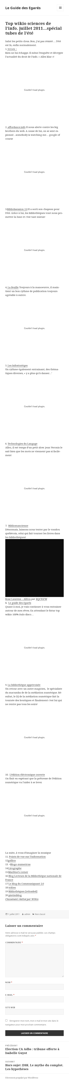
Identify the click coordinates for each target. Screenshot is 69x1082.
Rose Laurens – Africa (18, 599)
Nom (8, 982)
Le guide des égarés (19, 602)
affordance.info (16, 127)
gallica (12, 860)
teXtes (12, 887)
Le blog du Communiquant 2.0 (26, 883)
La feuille (13, 287)
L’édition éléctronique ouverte (27, 774)
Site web (10, 1007)
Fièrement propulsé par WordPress (21, 1077)
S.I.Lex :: (12, 48)
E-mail (10, 995)
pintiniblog (15, 895)
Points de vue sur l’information (27, 856)
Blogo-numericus (20, 864)
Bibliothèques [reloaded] (23, 891)
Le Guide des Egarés (23, 7)
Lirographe (15, 868)
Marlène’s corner (18, 872)
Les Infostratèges (17, 365)
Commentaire (14, 942)
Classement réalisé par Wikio (22, 899)
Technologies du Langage (22, 443)
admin (27, 914)
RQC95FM (41, 599)
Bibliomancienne (18, 525)
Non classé (40, 914)
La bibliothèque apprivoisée (24, 684)
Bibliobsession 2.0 (17, 209)
